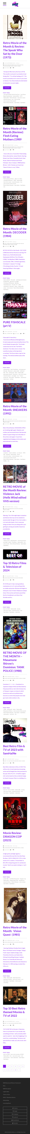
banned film (16, 96)
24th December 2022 (10, 1021)
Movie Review (7, 64)
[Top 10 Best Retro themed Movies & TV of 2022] (15, 996)
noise (4, 288)
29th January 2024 (9, 676)
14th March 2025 (9, 506)
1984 (19, 284)
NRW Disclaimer (7, 1088)
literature (15, 374)
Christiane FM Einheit (8, 283)
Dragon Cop (23, 878)
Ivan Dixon (23, 94)
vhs (4, 186)
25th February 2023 (10, 940)
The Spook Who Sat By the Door (11, 94)
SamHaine (22, 102)
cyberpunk (6, 286)
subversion (23, 377)
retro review (22, 882)
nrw (13, 99)
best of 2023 (11, 789)
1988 (4, 709)
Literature (10, 333)
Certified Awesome (14, 878)
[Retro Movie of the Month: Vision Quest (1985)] (15, 906)
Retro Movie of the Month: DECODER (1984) (15, 232)
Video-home (17, 65)
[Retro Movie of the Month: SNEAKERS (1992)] (15, 392)
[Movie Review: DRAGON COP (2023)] (15, 813)
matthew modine (7, 979)
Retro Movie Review (8, 102)
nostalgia (14, 375)
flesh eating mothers (8, 178)
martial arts (21, 880)
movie (18, 454)
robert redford (12, 452)
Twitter (16, 1108)
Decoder (13, 280)
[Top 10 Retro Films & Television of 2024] (15, 554)
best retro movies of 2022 (17, 1054)
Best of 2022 (7, 1023)
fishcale (5, 371)
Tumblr (15, 1111)
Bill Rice (17, 283)
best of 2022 (6, 1054)
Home (8, 243)
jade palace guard (7, 374)
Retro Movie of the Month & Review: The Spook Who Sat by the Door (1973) (15, 50)
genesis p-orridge (14, 281)
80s (4, 372)
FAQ (4, 1085)
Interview (7, 847)
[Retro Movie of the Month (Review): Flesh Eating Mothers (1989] (15, 116)
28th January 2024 (9, 759)
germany (12, 286)
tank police (6, 714)
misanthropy (6, 369)
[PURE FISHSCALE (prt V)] (15, 306)
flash (16, 372)
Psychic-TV (15, 284)
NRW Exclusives (16, 64)
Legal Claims (6, 1091)
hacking (8, 454)
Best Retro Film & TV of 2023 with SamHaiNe (14, 749)
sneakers (5, 452)
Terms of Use (6, 1094)
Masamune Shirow (8, 711)
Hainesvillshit (6, 280)
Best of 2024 (6, 609)
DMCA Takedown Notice (9, 1097)
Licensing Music (7, 1103)
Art (5, 243)
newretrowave (7, 99)
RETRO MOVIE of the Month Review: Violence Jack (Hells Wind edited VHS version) (15, 494)
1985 (4, 977)
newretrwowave (22, 540)
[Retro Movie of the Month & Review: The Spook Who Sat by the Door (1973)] (15, 27)
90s (7, 372)
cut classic (19, 452)
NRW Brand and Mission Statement (12, 1083)
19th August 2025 (9, 145)
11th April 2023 (8, 845)
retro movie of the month (9, 101)
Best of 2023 (7, 760)
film (4, 454)
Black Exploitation (7, 96)
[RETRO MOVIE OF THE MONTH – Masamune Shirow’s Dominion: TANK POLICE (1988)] (15, 632)
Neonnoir (10, 371)
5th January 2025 (9, 576)
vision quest (18, 981)
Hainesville (6, 97)
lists (11, 1056)
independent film (14, 880)
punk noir (5, 377)
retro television (14, 1057)
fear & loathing (14, 369)
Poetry (21, 375)
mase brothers (7, 882)
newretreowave (16, 791)
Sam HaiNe (6, 67)
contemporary (22, 369)
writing (11, 379)
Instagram (15, 1114)
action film (6, 878)
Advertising (6, 1100)
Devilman (14, 542)
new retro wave (21, 97)
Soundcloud (16, 1120)
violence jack (6, 540)
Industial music (7, 284)
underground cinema (21, 280)
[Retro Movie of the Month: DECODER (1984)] (15, 208)
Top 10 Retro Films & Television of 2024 (14, 566)
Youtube (15, 1123)
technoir (12, 714)
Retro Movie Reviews (17, 421)
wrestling (5, 982)
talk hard (22, 371)
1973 (21, 96)
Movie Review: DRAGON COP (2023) (12, 836)
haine (16, 286)
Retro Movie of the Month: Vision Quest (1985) (15, 931)
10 (15, 1070)
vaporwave (6, 379)
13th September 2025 (10, 63)
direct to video (18, 178)
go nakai (5, 542)
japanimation (14, 540)
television (17, 612)
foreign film (6, 281)
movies (18, 609)
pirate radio (16, 371)
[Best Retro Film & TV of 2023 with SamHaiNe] (15, 730)
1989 (14, 180)
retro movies (6, 1057)
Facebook (15, 1117)
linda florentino (17, 977)
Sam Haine (17, 102)
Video (12, 65)
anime (9, 542)
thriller (5, 461)
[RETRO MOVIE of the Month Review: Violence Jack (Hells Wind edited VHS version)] (15, 474)
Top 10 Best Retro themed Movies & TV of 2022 (14, 1012)
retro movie (17, 99)
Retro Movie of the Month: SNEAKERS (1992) (15, 409)
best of (5, 789)
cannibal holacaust (8, 180)
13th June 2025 (8, 331)
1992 (24, 452)
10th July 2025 (8, 241)
